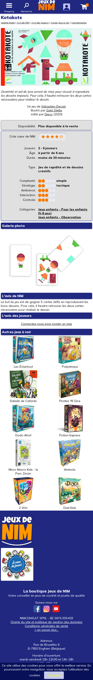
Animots (69, 470)
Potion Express (69, 435)
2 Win (23, 508)
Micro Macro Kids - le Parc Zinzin (23, 471)
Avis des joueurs (40, 22)
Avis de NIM (23, 22)
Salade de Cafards (23, 401)
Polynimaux (70, 367)
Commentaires (79, 22)
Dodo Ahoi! (23, 435)
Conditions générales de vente (46, 626)
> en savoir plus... (46, 630)
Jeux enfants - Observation (59, 217)
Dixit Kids (69, 508)
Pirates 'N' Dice (69, 401)
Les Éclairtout (23, 367)
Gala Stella (54, 110)
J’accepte (54, 675)
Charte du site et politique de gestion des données (46, 622)
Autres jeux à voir (60, 22)
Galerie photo (8, 22)
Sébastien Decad (53, 106)
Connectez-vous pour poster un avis (46, 324)
